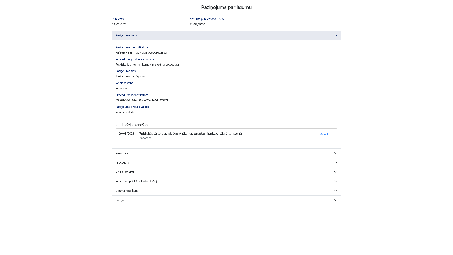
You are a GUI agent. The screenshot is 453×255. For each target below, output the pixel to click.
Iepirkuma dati (125, 172)
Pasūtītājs (122, 153)
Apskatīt (324, 134)
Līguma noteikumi (127, 190)
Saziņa (120, 200)
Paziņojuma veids (126, 35)
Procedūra (122, 162)
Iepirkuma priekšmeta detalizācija (137, 181)
